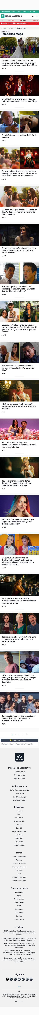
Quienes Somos (19, 772)
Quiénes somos (15, 997)
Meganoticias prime (19, 831)
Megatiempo (19, 902)
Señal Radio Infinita (19, 800)
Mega (19, 895)
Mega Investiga (19, 845)
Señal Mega (19, 793)
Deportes (19, 825)
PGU (34, 11)
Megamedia (19, 892)
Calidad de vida (19, 821)
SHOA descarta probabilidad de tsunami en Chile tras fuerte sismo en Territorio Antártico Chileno (19, 933)
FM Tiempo (19, 913)
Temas (11, 28)
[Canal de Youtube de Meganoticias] (19, 980)
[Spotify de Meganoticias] (27, 980)
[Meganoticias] (19, 757)
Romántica (19, 909)
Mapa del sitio (24, 997)
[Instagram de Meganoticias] (15, 980)
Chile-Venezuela (5, 11)
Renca (24, 11)
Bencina (19, 11)
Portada (3, 28)
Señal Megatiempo (19, 797)
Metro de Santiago (19, 881)
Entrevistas (19, 838)
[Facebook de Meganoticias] (7, 980)
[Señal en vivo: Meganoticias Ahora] (19, 25)
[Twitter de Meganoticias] (11, 980)
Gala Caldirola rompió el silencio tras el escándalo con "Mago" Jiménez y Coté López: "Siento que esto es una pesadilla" (19, 952)
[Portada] (2, 20)
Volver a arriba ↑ (19, 1002)
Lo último (12, 20)
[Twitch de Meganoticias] (31, 980)
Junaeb (13, 11)
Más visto (35, 20)
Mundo (19, 814)
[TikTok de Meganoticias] (23, 980)
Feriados (19, 860)
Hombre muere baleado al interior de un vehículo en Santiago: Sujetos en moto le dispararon (19, 939)
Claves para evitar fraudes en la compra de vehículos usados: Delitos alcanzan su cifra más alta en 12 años (19, 960)
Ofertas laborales (19, 863)
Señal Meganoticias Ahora (19, 790)
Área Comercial (19, 775)
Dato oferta (19, 842)
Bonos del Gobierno (19, 867)
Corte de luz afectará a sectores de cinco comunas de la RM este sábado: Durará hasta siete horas (19, 945)
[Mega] (19, 990)
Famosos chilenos (8, 744)
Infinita (19, 906)
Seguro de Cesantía (19, 877)
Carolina (19, 916)
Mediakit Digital (19, 779)
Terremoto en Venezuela (24, 744)
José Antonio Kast (19, 857)
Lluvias (29, 11)
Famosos (19, 870)
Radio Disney (19, 919)
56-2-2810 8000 (31, 996)
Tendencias (19, 818)
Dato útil (19, 828)
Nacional (19, 811)
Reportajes (19, 835)
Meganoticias (19, 899)
